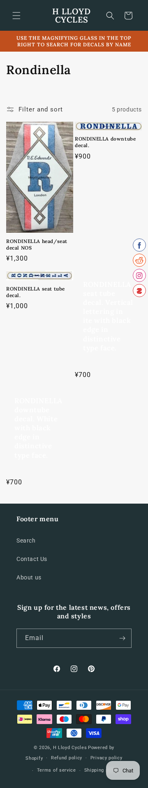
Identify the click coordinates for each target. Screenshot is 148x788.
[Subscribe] (122, 638)
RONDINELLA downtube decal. (105, 142)
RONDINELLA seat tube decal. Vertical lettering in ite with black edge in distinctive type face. (108, 316)
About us (29, 577)
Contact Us (31, 559)
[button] (16, 16)
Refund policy (66, 758)
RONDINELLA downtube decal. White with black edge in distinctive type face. (38, 428)
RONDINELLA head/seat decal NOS (36, 244)
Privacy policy (106, 758)
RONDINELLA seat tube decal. (35, 292)
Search (26, 540)
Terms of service (56, 770)
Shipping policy (102, 770)
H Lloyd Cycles (70, 747)
